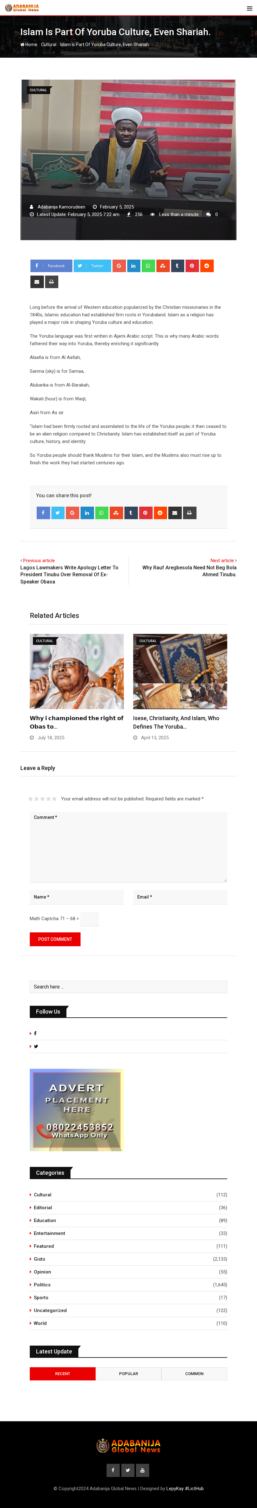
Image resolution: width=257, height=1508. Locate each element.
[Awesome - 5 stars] (54, 799)
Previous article (39, 560)
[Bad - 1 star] (31, 799)
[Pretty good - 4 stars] (48, 799)
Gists (39, 1259)
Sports (41, 1297)
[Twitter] (58, 513)
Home (30, 44)
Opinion (42, 1272)
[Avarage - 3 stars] (42, 799)
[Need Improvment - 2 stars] (36, 799)
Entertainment (49, 1233)
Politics (42, 1285)
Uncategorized (50, 1310)
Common (194, 1373)
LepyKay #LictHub (185, 1488)
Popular (128, 1373)
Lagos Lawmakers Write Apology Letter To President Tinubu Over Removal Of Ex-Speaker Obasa (69, 575)
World (40, 1323)
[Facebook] (43, 513)
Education (45, 1220)
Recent (62, 1373)
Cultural (48, 44)
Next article (222, 560)
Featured (44, 1246)
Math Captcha (44, 918)
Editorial (43, 1207)
